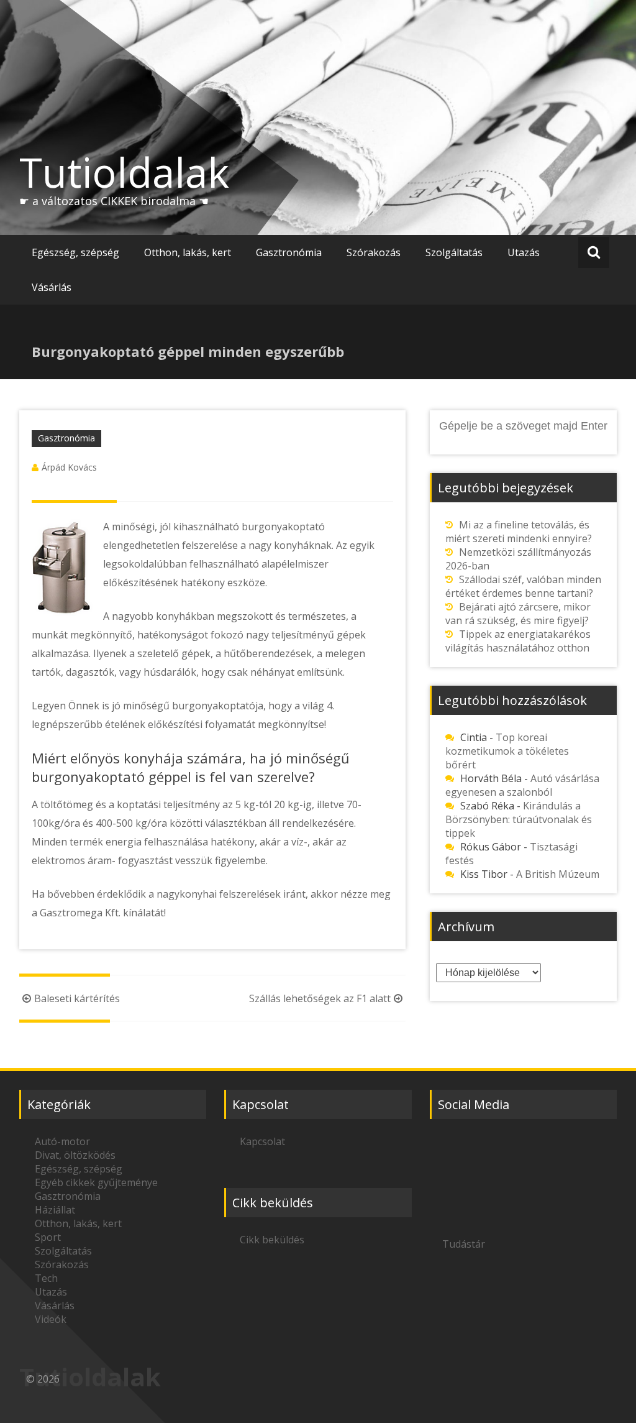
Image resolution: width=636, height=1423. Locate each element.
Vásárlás (51, 287)
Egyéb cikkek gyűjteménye (96, 1182)
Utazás (523, 252)
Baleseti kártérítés (77, 998)
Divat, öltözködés (75, 1155)
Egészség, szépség (75, 252)
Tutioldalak (124, 172)
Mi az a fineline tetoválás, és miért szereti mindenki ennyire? (518, 531)
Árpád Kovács (69, 467)
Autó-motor (62, 1141)
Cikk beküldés (272, 1239)
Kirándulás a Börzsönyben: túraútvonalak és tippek (518, 819)
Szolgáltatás (454, 252)
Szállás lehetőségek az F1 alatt (320, 998)
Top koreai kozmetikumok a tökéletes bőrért (507, 750)
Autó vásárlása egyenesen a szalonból (522, 785)
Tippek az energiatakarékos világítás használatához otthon (518, 641)
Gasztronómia (289, 252)
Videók (50, 1319)
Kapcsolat (262, 1141)
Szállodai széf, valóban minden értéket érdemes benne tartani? (523, 586)
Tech (46, 1278)
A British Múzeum (557, 874)
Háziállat (55, 1210)
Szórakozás (374, 252)
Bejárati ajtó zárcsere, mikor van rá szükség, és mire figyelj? (518, 613)
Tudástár (463, 1244)
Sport (48, 1237)
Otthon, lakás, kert (187, 252)
